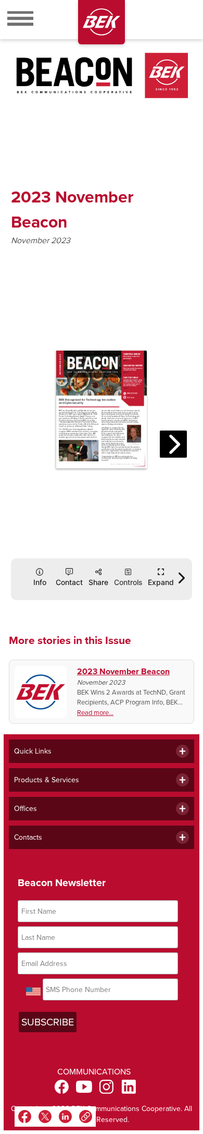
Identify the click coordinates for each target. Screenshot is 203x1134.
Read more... (95, 713)
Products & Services (46, 779)
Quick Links (33, 751)
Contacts (28, 837)
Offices (25, 808)
